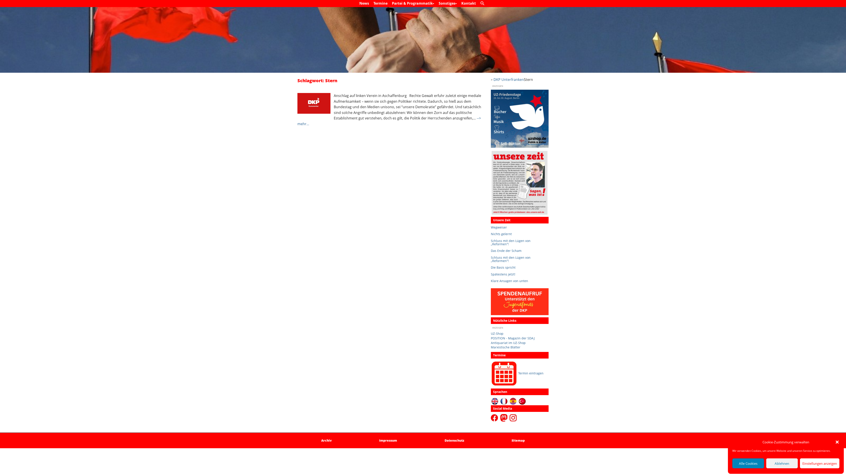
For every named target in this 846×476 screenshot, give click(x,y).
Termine (380, 3)
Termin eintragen (531, 373)
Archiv (326, 440)
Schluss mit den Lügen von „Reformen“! (511, 242)
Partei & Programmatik (413, 3)
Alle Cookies (748, 463)
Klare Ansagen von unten (509, 281)
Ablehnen (782, 463)
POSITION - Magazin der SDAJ (513, 338)
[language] (504, 401)
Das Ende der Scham (506, 250)
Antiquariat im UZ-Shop (508, 343)
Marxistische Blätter (505, 347)
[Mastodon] (504, 417)
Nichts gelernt (501, 234)
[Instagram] (513, 417)
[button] (837, 442)
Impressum (388, 440)
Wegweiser (499, 227)
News (364, 3)
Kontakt (468, 3)
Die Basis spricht (503, 267)
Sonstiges (447, 3)
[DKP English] (495, 401)
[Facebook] (495, 417)
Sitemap (518, 440)
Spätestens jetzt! (503, 274)
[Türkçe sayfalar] (522, 401)
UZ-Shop (497, 333)
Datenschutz (454, 440)
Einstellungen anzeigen (819, 463)
